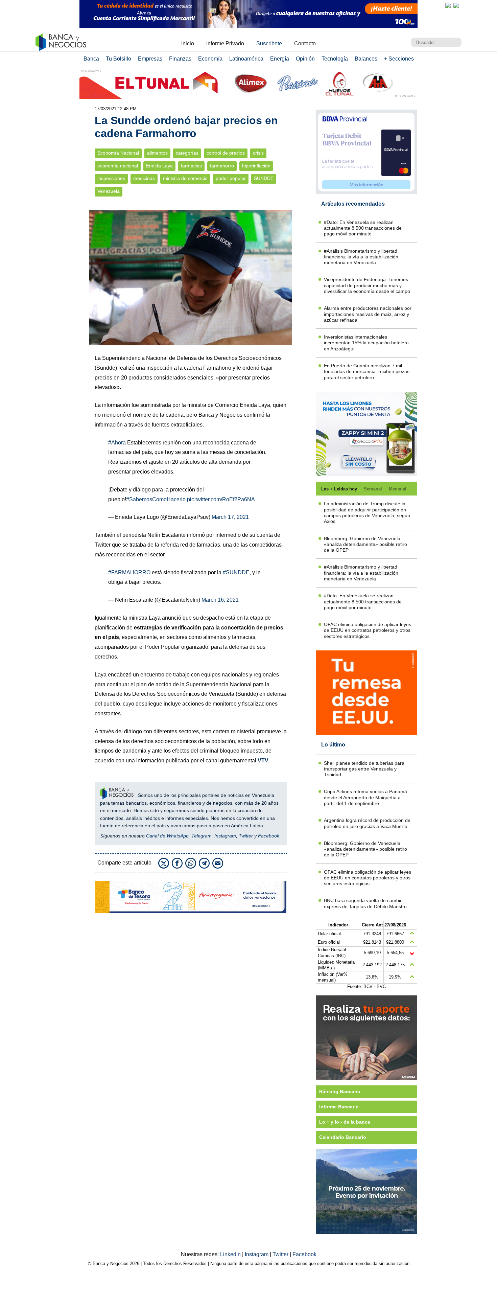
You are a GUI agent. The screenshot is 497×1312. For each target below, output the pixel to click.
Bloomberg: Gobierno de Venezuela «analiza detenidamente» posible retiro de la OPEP (365, 544)
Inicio (187, 43)
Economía (210, 59)
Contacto (305, 43)
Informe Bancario (339, 1106)
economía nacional (117, 165)
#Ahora (117, 442)
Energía (279, 59)
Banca (91, 59)
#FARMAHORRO (129, 572)
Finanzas (180, 59)
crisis (258, 153)
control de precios (226, 153)
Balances (366, 59)
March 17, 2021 (230, 517)
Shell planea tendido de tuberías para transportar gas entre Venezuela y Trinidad (364, 769)
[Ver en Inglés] (448, 5)
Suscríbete (269, 43)
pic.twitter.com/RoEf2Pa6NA (221, 499)
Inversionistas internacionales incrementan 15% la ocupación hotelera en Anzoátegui (366, 342)
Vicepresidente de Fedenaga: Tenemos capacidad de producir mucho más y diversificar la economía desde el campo (367, 285)
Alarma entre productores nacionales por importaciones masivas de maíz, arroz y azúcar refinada (367, 314)
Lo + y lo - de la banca (344, 1122)
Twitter (246, 835)
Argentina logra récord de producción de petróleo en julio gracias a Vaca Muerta (367, 823)
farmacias (191, 165)
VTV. (263, 760)
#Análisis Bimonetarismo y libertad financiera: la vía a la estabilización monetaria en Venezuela (361, 257)
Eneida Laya (159, 165)
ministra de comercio (185, 178)
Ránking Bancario (339, 1091)
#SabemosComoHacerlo (156, 499)
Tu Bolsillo (118, 59)
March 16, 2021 (220, 600)
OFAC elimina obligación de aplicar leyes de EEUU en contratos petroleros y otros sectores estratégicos (367, 630)
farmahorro (222, 165)
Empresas (150, 59)
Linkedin (231, 1254)
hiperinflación (256, 165)
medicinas (144, 178)
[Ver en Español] (456, 5)
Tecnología (335, 59)
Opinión (305, 59)
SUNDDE (264, 178)
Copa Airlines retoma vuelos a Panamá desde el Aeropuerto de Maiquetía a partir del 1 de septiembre (365, 797)
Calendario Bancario (342, 1137)
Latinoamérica (246, 59)
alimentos (157, 153)
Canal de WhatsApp (167, 835)
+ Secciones (399, 59)
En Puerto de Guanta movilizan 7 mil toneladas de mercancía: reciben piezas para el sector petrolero (366, 371)
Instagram (225, 835)
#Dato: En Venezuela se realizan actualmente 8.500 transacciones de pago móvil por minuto (363, 228)
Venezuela (108, 191)
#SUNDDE (236, 572)
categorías (187, 153)
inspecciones (111, 178)
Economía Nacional (118, 153)
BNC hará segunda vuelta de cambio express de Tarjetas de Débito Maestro (365, 903)
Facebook (268, 835)
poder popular (231, 178)
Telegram (201, 835)
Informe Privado (225, 43)
